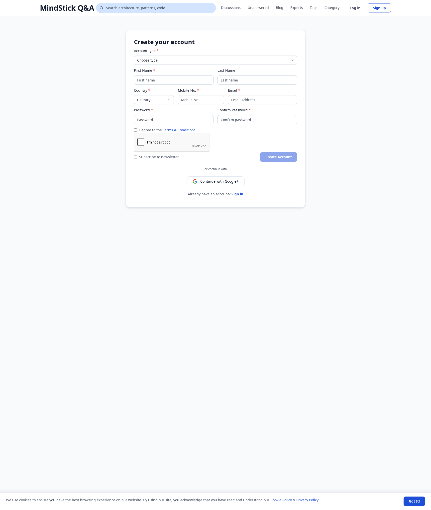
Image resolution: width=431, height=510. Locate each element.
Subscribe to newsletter (159, 156)
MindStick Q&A (67, 8)
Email (232, 90)
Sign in (237, 194)
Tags (314, 7)
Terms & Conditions (179, 130)
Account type (145, 50)
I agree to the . (168, 130)
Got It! (414, 501)
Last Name (226, 70)
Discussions (231, 7)
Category (331, 7)
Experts (296, 7)
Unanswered (258, 7)
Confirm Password (232, 110)
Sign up (379, 7)
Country (140, 90)
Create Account (278, 156)
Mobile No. (187, 90)
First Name (143, 70)
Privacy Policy (307, 500)
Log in (355, 7)
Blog (279, 7)
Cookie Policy (281, 500)
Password (142, 110)
